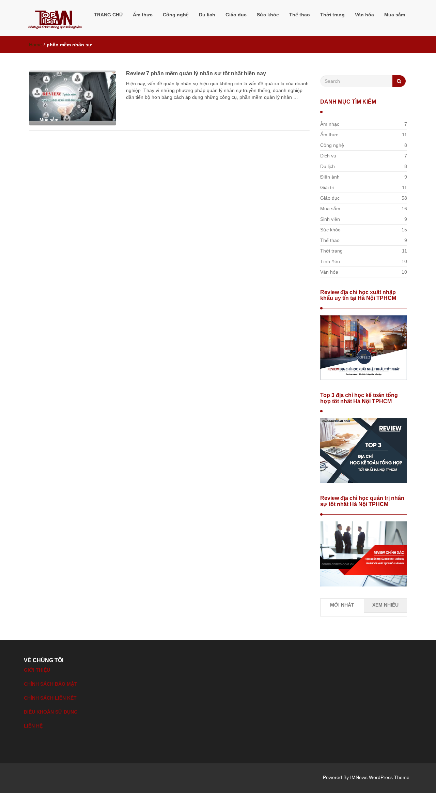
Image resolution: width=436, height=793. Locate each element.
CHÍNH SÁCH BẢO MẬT (50, 684)
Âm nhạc (329, 124)
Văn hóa (364, 14)
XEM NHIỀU (385, 605)
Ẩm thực (143, 14)
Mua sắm (394, 14)
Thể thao (299, 14)
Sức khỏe (268, 14)
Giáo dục (236, 14)
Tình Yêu (330, 261)
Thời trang (332, 14)
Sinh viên (330, 219)
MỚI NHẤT (342, 605)
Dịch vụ (328, 155)
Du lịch (207, 14)
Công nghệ (176, 14)
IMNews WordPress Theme (379, 777)
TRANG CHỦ (108, 14)
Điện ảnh (330, 177)
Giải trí (327, 187)
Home (35, 44)
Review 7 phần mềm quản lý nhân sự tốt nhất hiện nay (196, 73)
